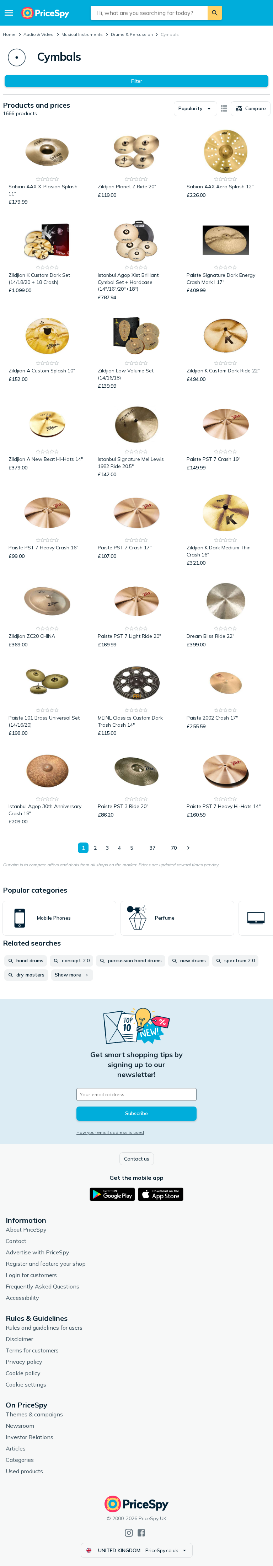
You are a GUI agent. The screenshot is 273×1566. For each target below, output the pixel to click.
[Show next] (188, 848)
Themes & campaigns (34, 1414)
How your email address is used (110, 1132)
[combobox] (149, 13)
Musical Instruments (82, 34)
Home (9, 34)
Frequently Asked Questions (42, 1286)
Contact (16, 1240)
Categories (20, 1459)
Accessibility (22, 1297)
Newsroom (20, 1425)
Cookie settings (26, 1384)
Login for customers (31, 1275)
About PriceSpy (26, 1229)
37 (152, 848)
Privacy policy (24, 1361)
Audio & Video (38, 34)
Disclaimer (19, 1338)
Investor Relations (29, 1437)
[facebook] (141, 1533)
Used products (24, 1471)
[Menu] (9, 12)
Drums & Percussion (132, 34)
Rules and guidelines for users (44, 1327)
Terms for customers (32, 1350)
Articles (16, 1448)
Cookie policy (23, 1373)
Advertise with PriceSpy (37, 1252)
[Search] (215, 13)
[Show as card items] (224, 109)
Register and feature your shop (46, 1263)
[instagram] (129, 1533)
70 (174, 848)
